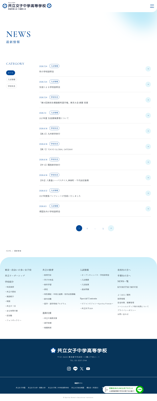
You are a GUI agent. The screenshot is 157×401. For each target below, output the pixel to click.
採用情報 (121, 298)
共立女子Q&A (87, 308)
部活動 (9, 315)
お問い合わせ (123, 314)
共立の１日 (11, 306)
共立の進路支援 (50, 318)
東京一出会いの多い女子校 (18, 269)
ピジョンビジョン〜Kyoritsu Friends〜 (97, 303)
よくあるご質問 (124, 294)
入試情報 (11, 79)
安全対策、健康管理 (126, 302)
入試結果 (85, 284)
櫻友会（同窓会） (93, 387)
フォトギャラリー (14, 320)
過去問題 (85, 289)
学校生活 (11, 86)
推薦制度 (48, 327)
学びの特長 (48, 279)
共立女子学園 (20, 387)
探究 (46, 289)
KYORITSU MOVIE (128, 286)
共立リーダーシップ (15, 275)
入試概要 (85, 279)
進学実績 (48, 323)
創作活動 (48, 299)
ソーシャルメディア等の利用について (133, 306)
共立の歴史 (11, 291)
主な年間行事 (12, 310)
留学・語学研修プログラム (55, 303)
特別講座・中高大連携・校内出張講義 (59, 294)
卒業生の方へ (124, 275)
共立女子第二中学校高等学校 (58, 387)
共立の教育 (47, 269)
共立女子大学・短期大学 (37, 387)
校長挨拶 (10, 287)
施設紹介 (10, 296)
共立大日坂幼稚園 (77, 387)
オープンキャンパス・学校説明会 (95, 275)
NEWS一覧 (123, 281)
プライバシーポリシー (127, 310)
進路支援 (46, 312)
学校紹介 (9, 281)
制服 (8, 301)
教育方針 (48, 275)
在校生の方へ (124, 269)
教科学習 (48, 284)
